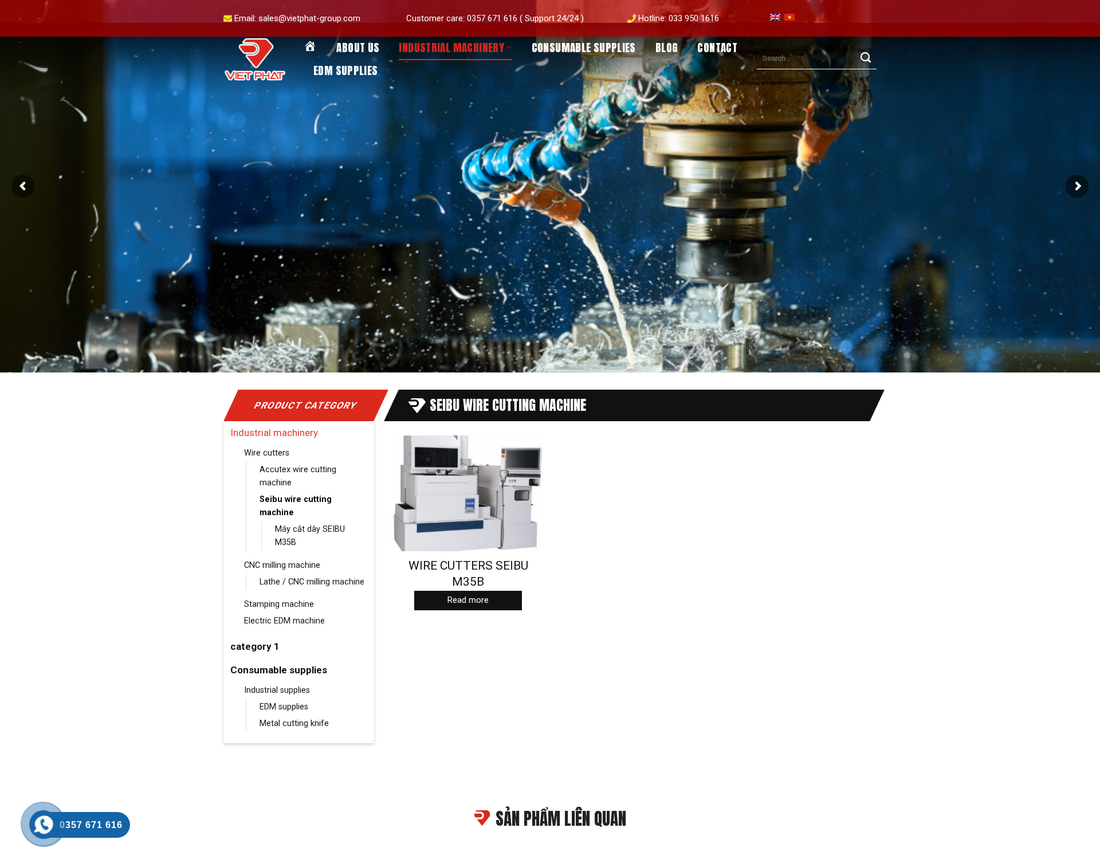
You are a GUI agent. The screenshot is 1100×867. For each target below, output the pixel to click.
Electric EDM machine (284, 621)
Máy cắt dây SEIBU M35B (310, 535)
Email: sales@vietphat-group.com (297, 18)
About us (357, 48)
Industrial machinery (451, 48)
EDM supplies (345, 70)
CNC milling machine (282, 565)
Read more (468, 600)
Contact (717, 48)
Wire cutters (266, 453)
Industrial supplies (277, 690)
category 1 (255, 646)
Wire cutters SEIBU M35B (468, 573)
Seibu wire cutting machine (296, 506)
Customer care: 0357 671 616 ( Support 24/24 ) (495, 18)
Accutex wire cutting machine (298, 476)
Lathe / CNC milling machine (312, 582)
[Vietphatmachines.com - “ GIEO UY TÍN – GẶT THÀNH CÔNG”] (254, 59)
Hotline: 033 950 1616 (678, 18)
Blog (666, 48)
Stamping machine (279, 604)
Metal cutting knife (294, 723)
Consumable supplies (584, 48)
